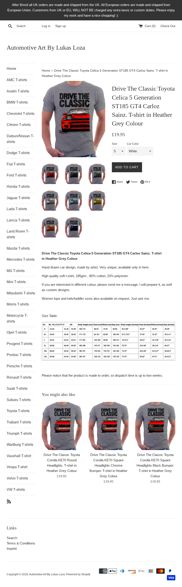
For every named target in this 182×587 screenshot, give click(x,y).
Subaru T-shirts (19, 400)
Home (11, 68)
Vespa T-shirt (17, 467)
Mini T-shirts (16, 282)
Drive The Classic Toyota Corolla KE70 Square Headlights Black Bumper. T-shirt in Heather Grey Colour (155, 465)
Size (114, 143)
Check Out (167, 26)
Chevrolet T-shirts (20, 113)
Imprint (12, 548)
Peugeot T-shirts (19, 344)
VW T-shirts (16, 489)
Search (12, 538)
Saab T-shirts (17, 388)
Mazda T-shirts (18, 248)
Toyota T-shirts (18, 411)
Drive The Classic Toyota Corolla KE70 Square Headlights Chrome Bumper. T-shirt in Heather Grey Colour (108, 465)
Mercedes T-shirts (21, 259)
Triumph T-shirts (19, 433)
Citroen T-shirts (19, 125)
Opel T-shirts (17, 332)
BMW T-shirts (17, 102)
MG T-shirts (16, 271)
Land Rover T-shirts (18, 234)
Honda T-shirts (18, 186)
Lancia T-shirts (18, 220)
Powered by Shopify (78, 574)
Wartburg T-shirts (20, 444)
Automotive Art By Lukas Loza (46, 47)
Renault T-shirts (19, 377)
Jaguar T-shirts (18, 198)
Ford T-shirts (16, 175)
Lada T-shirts (17, 209)
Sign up (60, 26)
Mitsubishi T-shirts (21, 293)
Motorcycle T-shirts (17, 318)
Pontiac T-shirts (19, 355)
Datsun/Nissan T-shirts (20, 139)
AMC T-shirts (17, 80)
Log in (46, 26)
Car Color (133, 143)
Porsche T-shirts (19, 366)
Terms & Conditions (21, 543)
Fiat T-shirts (16, 164)
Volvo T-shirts (17, 478)
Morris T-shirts (18, 304)
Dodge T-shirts (18, 153)
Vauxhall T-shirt (19, 456)
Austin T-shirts (18, 91)
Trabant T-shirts (19, 422)
